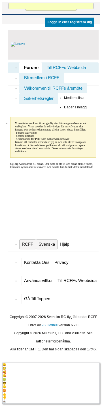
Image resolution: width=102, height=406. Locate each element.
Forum (30, 67)
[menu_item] (51, 365)
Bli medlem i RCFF (41, 77)
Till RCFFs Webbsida (66, 67)
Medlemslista (74, 98)
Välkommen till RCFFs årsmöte (53, 88)
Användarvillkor (38, 280)
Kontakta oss (37, 262)
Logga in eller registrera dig (70, 22)
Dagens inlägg (75, 107)
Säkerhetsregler (39, 98)
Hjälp (64, 244)
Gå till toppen (37, 298)
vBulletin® (50, 325)
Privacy (61, 262)
